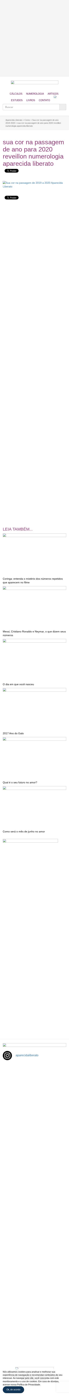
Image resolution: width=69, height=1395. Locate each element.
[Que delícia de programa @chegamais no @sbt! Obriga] (34, 1193)
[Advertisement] (34, 38)
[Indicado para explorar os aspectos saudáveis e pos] (34, 1266)
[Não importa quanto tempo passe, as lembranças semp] (34, 1119)
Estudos (17, 100)
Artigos (53, 93)
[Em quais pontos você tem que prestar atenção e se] (34, 1341)
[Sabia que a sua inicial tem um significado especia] (34, 1156)
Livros (30, 100)
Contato (44, 100)
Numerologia (35, 93)
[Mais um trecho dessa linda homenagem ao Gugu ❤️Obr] (34, 1304)
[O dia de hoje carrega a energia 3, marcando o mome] (34, 1230)
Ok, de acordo (13, 1389)
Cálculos (16, 93)
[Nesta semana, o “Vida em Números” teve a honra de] (34, 1082)
